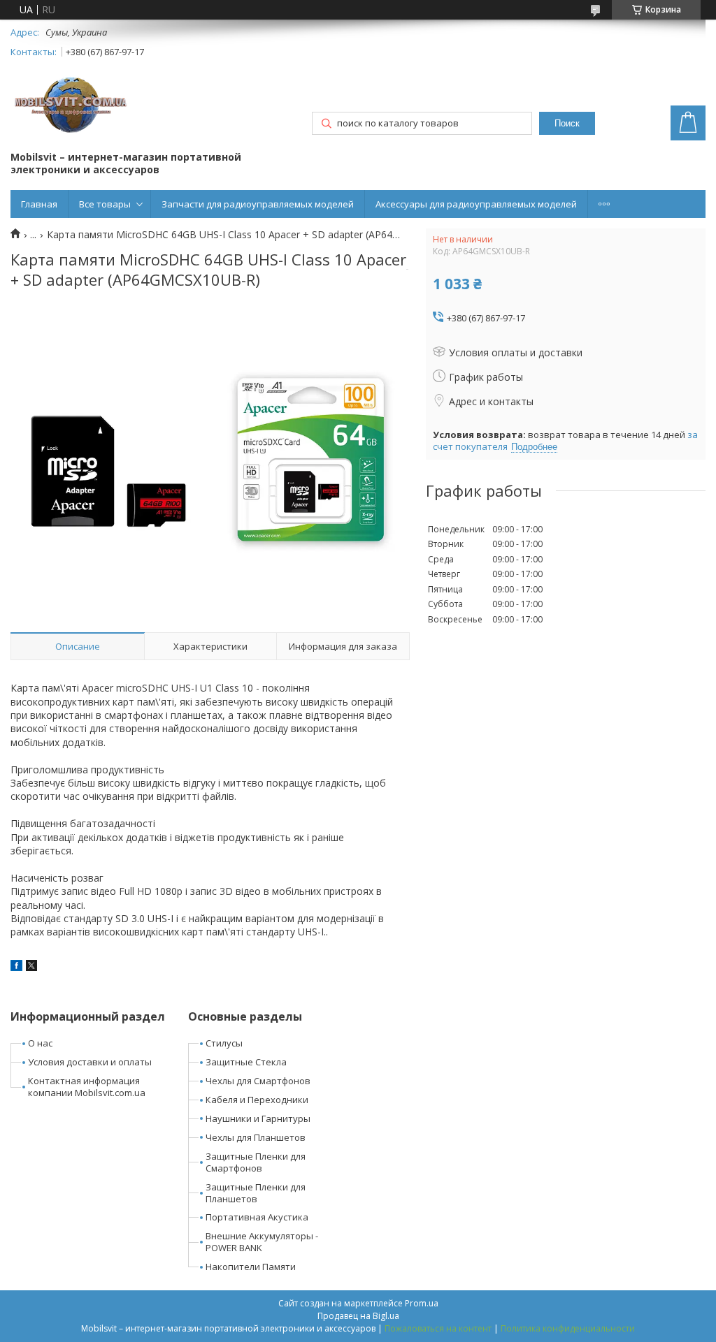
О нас (40, 1043)
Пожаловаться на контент (438, 1328)
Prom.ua (421, 1303)
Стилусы (224, 1043)
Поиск (567, 123)
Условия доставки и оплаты (90, 1062)
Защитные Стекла (246, 1062)
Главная (39, 204)
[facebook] (16, 967)
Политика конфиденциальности (568, 1328)
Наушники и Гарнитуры (258, 1118)
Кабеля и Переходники (257, 1099)
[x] (31, 967)
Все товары (105, 204)
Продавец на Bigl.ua (358, 1316)
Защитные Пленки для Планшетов (256, 1193)
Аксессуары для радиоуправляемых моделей (476, 204)
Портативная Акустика (257, 1217)
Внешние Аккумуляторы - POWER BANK (262, 1242)
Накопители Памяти (251, 1266)
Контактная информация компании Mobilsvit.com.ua (86, 1086)
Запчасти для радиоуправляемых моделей (258, 204)
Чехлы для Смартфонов (258, 1080)
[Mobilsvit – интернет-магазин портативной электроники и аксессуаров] (72, 107)
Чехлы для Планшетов (256, 1137)
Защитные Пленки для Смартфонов (256, 1162)
